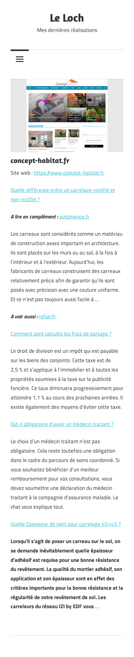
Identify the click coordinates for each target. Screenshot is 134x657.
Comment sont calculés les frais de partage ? (61, 334)
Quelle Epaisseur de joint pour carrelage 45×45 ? (66, 524)
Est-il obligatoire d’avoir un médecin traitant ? (62, 424)
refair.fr (47, 316)
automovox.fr (74, 217)
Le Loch (67, 17)
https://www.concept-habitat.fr (69, 173)
